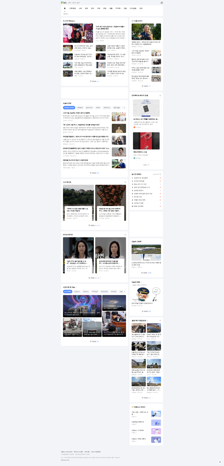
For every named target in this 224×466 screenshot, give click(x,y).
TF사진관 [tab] (95, 291)
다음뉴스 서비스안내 (66, 451)
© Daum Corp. (65, 460)
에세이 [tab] (98, 107)
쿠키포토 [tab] (113, 291)
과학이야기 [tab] (107, 107)
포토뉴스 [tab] (77, 291)
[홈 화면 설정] (220, 462)
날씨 (78, 2)
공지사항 (87, 451)
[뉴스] (64, 2)
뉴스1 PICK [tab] (67, 291)
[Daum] (62, 2)
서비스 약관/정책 (95, 451)
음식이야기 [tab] (89, 107)
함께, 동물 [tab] (117, 107)
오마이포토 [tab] (104, 291)
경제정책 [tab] (80, 107)
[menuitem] (65, 8)
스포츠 (74, 2)
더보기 (145, 165)
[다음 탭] (124, 107)
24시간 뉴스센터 (78, 451)
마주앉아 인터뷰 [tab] (69, 107)
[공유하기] (161, 2)
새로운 (95, 81)
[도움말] (125, 182)
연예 (69, 2)
